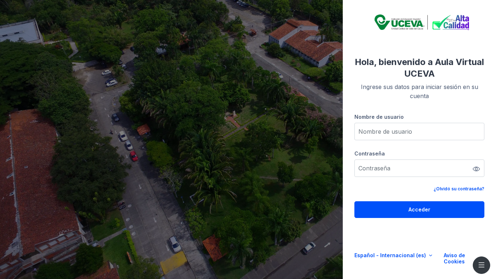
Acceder (419, 209)
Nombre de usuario (379, 117)
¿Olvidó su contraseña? (459, 188)
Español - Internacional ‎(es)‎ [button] (390, 255)
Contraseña (369, 153)
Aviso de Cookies (454, 258)
